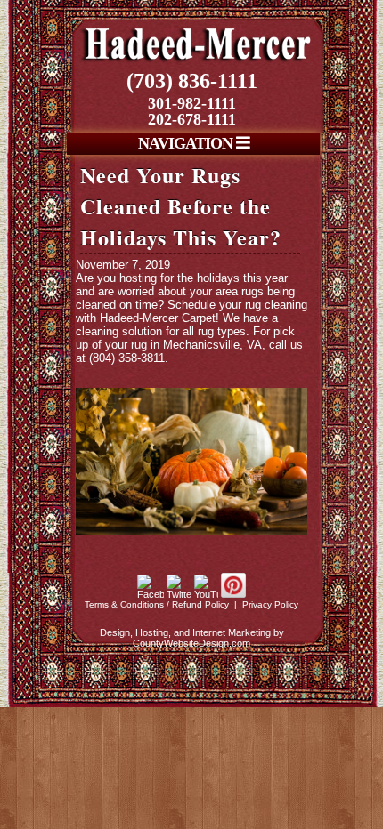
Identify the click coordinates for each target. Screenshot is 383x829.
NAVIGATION (187, 143)
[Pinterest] (233, 594)
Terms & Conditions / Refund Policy (157, 604)
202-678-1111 (192, 119)
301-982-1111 (192, 103)
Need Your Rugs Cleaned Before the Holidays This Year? (180, 206)
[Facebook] (150, 594)
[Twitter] (179, 594)
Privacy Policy (270, 604)
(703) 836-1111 (191, 81)
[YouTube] (206, 594)
